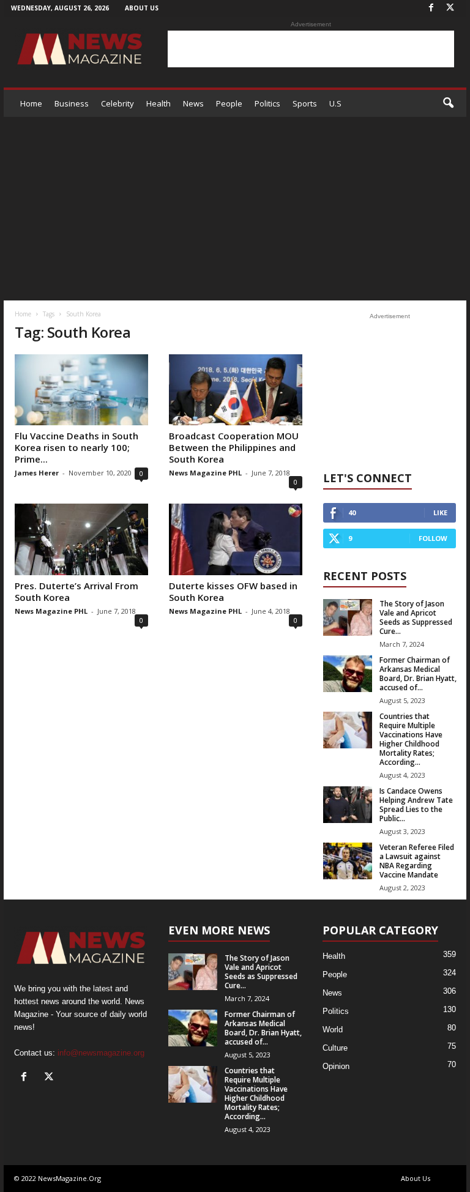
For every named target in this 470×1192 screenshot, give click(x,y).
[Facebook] (430, 8)
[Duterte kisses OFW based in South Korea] (235, 539)
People (229, 103)
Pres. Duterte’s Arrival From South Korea (76, 591)
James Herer (37, 472)
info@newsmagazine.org (101, 1052)
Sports (305, 103)
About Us (142, 8)
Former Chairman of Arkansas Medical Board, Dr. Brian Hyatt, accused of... (418, 674)
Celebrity (117, 103)
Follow (433, 538)
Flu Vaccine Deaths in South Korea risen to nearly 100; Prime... (76, 447)
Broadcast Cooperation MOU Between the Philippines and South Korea (234, 447)
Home (31, 103)
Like (440, 512)
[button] (448, 103)
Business (71, 103)
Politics (267, 103)
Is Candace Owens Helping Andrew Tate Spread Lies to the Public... (416, 805)
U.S (335, 103)
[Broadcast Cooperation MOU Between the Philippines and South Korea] (235, 389)
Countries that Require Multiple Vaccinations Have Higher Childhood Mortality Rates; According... (410, 739)
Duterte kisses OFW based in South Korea (233, 591)
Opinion (336, 1066)
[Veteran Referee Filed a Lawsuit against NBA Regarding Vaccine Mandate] (347, 861)
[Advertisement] (311, 49)
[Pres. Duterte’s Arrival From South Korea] (81, 539)
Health (158, 103)
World (333, 1029)
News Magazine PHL (205, 472)
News (193, 103)
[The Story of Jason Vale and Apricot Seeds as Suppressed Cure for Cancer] (347, 617)
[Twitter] (449, 8)
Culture (335, 1047)
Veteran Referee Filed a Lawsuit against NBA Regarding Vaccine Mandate (416, 861)
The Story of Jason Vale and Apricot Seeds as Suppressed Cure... (415, 617)
